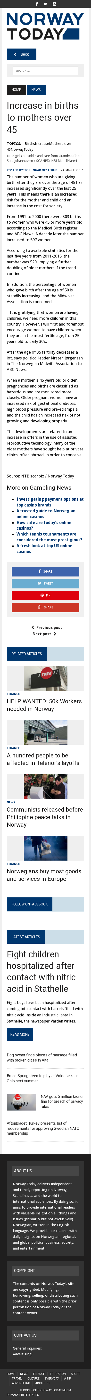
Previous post (49, 627)
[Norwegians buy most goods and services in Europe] (45, 857)
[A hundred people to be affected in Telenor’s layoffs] (45, 741)
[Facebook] (37, 3)
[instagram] (54, 3)
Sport (75, 1374)
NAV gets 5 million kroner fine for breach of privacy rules (62, 1101)
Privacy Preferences (23, 1395)
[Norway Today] (45, 26)
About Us (42, 1383)
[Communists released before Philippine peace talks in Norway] (45, 795)
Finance (13, 694)
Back (25, 54)
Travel (17, 1378)
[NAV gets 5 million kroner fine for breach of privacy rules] (21, 1107)
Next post (42, 634)
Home (11, 1374)
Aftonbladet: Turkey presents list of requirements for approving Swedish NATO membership (43, 1128)
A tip (67, 1378)
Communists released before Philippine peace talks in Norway (45, 817)
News (11, 802)
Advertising (21, 1383)
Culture (33, 1378)
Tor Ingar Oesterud (41, 170)
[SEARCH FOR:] (45, 70)
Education (58, 1374)
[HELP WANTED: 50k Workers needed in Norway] (45, 687)
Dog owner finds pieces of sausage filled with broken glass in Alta (42, 1057)
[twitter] (46, 3)
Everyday (52, 1378)
